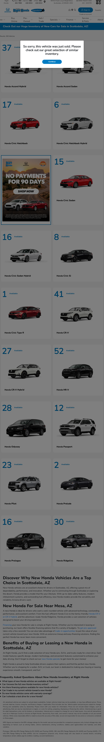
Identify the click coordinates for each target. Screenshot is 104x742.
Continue (52, 62)
